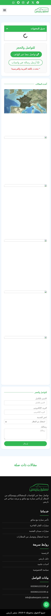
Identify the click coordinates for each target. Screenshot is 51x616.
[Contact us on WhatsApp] (46, 605)
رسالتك (44, 427)
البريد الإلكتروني (40, 408)
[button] (4, 10)
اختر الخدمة (42, 417)
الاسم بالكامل (41, 399)
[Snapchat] (18, 2)
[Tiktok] (28, 2)
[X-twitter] (33, 2)
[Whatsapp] (13, 2)
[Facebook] (37, 2)
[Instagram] (23, 2)
